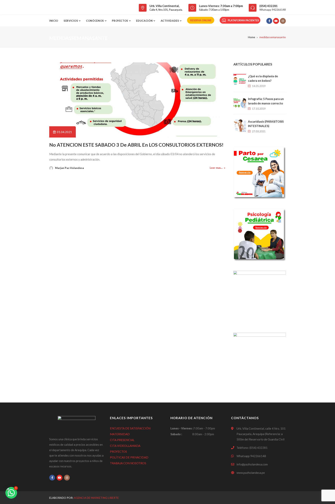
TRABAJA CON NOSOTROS (128, 463)
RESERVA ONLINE (200, 20)
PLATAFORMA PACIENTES (243, 20)
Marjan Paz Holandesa (69, 167)
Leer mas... (216, 167)
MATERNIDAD (120, 434)
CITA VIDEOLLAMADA (125, 445)
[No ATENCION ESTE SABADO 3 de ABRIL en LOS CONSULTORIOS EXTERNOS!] (137, 100)
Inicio (53, 20)
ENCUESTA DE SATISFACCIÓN (130, 428)
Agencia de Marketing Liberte (96, 497)
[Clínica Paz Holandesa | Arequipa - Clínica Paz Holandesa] (71, 7)
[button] (11, 493)
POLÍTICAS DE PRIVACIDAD (129, 457)
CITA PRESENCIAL (122, 440)
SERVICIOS (71, 20)
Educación (144, 20)
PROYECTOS (118, 451)
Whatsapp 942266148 (272, 9)
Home (251, 37)
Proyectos (120, 20)
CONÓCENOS (95, 20)
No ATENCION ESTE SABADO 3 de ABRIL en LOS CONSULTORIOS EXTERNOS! (136, 145)
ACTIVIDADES (170, 20)
